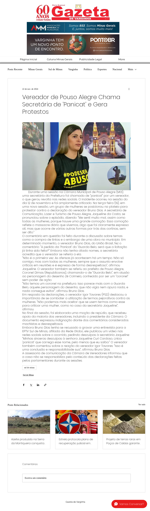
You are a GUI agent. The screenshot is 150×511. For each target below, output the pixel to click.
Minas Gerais (35, 69)
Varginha (73, 69)
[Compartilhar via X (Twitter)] (30, 385)
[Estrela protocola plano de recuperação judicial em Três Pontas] (76, 422)
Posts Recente (15, 69)
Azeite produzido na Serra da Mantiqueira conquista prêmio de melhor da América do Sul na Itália (27, 441)
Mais (130, 69)
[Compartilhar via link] (45, 385)
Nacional (117, 69)
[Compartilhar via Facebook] (23, 385)
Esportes (102, 69)
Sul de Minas (55, 69)
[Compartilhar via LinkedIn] (38, 385)
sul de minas (29, 368)
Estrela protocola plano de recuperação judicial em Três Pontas (76, 441)
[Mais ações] (129, 89)
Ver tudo (141, 404)
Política (88, 69)
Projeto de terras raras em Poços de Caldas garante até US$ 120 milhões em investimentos (123, 441)
